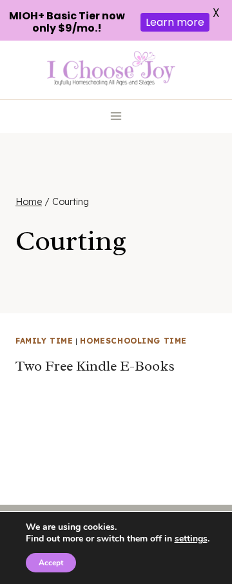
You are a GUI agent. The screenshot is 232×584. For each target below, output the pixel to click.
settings (191, 539)
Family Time (44, 341)
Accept (51, 563)
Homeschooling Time (133, 341)
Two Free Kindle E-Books (95, 366)
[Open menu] (116, 116)
